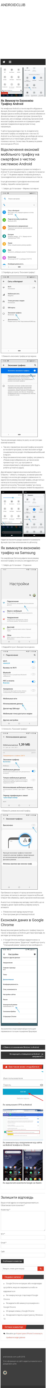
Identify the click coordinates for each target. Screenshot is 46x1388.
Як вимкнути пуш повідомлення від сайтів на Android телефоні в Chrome (22, 1143)
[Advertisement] (23, 35)
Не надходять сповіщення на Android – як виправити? (26, 1055)
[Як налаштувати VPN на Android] (23, 1087)
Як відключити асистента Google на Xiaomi (22, 1183)
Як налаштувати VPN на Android (17, 1105)
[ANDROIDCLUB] (4, 62)
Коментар (5, 1210)
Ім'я (3, 1234)
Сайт (3, 1252)
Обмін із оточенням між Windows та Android (21, 1047)
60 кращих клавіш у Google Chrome (20, 1311)
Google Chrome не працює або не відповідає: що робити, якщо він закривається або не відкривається (22, 1287)
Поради (4, 93)
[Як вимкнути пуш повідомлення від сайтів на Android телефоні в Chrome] (23, 1124)
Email (3, 1243)
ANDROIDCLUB (13, 5)
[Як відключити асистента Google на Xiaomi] (23, 1165)
